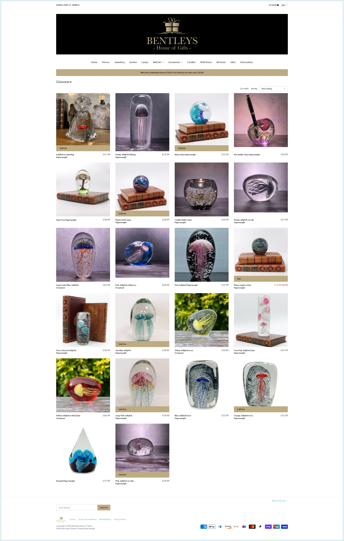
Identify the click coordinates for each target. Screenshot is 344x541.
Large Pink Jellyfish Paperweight (123, 416)
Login (59, 5)
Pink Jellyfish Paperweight (186, 285)
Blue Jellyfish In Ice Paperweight (183, 416)
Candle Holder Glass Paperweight (183, 221)
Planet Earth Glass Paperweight (123, 221)
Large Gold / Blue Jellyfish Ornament (67, 286)
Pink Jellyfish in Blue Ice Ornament (125, 286)
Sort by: (254, 88)
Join (65, 5)
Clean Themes (71, 528)
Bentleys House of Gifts (82, 526)
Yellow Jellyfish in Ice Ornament (184, 351)
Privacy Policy (120, 519)
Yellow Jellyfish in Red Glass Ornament (68, 416)
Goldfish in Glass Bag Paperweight (65, 155)
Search (73, 519)
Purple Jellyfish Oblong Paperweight (125, 155)
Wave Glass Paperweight (185, 154)
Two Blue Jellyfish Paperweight (123, 351)
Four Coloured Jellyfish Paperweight (66, 351)
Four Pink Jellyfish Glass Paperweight (244, 351)
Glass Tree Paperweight (66, 220)
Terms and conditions (87, 519)
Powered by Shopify (86, 528)
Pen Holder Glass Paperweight (247, 154)
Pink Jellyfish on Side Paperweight (124, 482)
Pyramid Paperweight (65, 481)
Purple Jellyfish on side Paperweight (244, 221)
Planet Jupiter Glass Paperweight (242, 286)
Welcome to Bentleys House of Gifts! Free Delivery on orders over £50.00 (172, 72)
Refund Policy (105, 519)
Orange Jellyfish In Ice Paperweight (243, 416)
